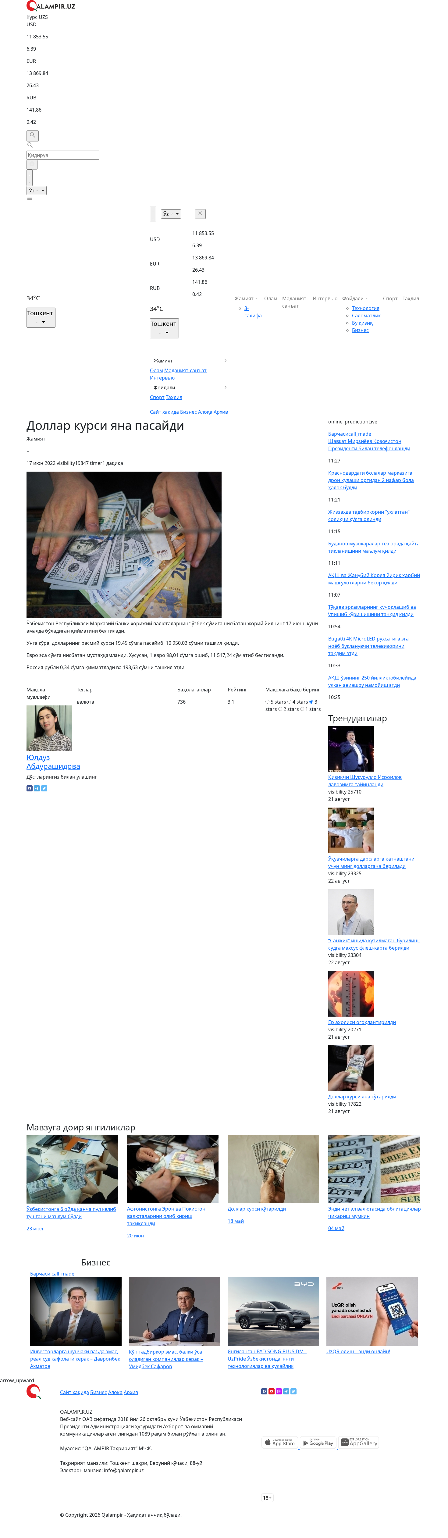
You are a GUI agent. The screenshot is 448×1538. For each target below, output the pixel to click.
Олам (156, 370)
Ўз (32, 190)
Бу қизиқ (362, 322)
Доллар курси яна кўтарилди (362, 1096)
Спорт (157, 397)
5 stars (278, 701)
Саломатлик (366, 315)
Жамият (163, 361)
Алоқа (205, 412)
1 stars (313, 709)
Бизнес (188, 412)
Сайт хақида (164, 412)
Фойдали (164, 387)
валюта (85, 701)
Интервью (162, 377)
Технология (365, 308)
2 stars (291, 709)
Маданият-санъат (185, 370)
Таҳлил (174, 397)
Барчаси (349, 433)
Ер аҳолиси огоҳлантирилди (362, 1022)
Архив (221, 412)
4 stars (300, 701)
